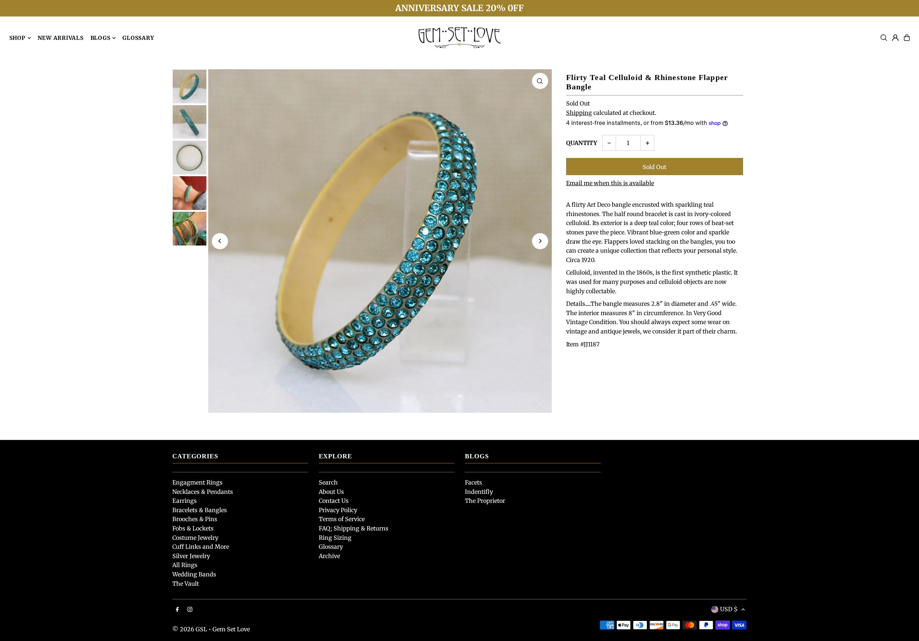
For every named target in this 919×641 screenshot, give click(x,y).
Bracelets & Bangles (199, 510)
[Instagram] (189, 610)
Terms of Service (342, 519)
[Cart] (907, 37)
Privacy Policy (338, 510)
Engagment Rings (197, 482)
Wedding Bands (194, 574)
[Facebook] (177, 610)
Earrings (184, 500)
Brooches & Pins (194, 519)
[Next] (540, 241)
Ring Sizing (335, 537)
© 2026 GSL (189, 629)
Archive (329, 556)
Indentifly (479, 491)
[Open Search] (884, 37)
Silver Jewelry (191, 556)
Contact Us (334, 500)
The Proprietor (485, 500)
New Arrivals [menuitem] (61, 37)
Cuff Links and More (200, 546)
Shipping (579, 112)
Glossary (331, 546)
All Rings (184, 565)
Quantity (581, 142)
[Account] (895, 37)
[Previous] (220, 241)
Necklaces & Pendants (202, 491)
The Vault (185, 583)
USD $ (729, 609)
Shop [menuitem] (17, 37)
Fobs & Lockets (193, 528)
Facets (473, 482)
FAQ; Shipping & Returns (353, 528)
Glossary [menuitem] (138, 37)
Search (328, 482)
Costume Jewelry (195, 537)
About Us (331, 491)
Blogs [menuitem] (100, 37)
